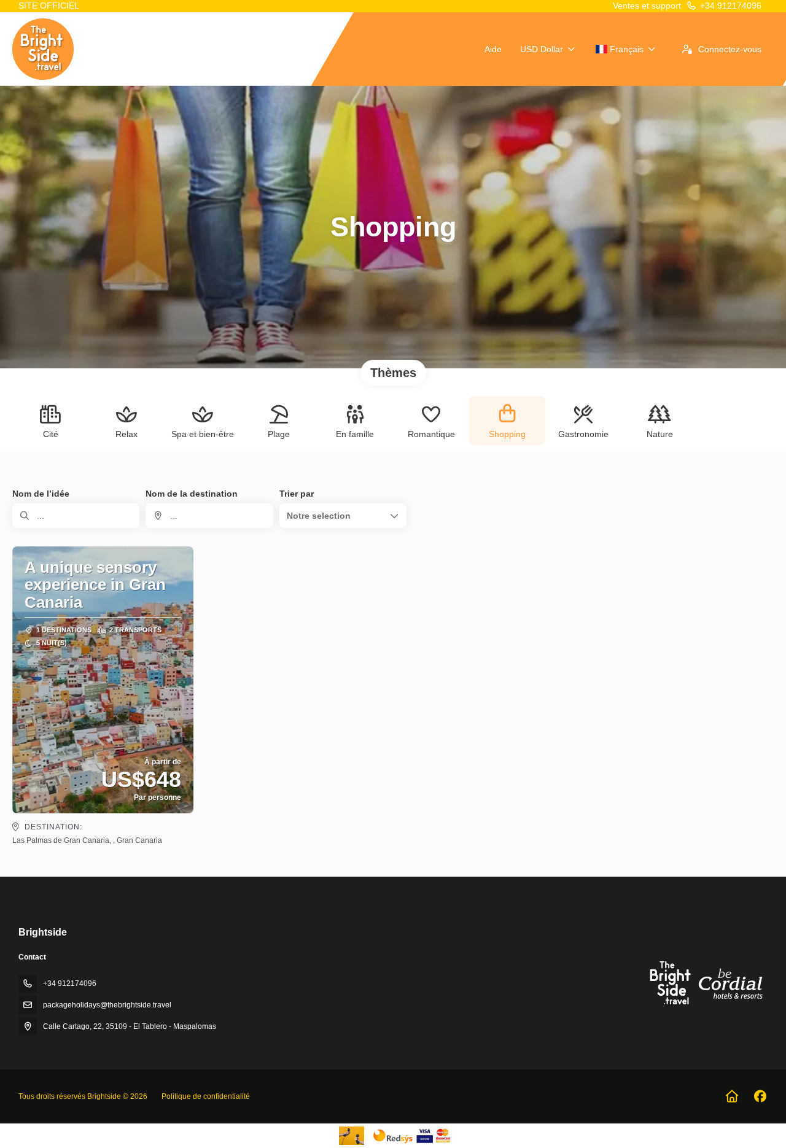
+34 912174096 (730, 5)
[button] (343, 515)
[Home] (731, 1096)
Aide (493, 49)
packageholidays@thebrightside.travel (107, 1005)
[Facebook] (760, 1096)
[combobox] (209, 515)
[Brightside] (705, 982)
